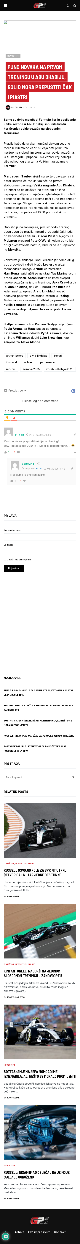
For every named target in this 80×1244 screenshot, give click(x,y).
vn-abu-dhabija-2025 (59, 369)
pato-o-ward (48, 362)
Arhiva (19, 1232)
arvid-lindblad (38, 355)
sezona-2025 (31, 369)
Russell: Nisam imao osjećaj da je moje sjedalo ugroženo (39, 735)
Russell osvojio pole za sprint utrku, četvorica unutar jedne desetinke (35, 872)
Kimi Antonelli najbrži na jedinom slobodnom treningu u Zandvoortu (33, 973)
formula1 (11, 362)
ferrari (58, 355)
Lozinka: (8, 544)
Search (73, 777)
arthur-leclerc (14, 355)
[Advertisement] (40, 621)
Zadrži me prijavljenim (19, 559)
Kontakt (60, 1232)
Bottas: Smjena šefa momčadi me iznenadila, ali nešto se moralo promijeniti (40, 1073)
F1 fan (39, 468)
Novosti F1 (13, 56)
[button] (6, 5)
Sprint (31, 863)
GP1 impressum (39, 1232)
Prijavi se (14, 568)
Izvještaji (9, 863)
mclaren (28, 362)
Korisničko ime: (12, 530)
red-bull (11, 369)
